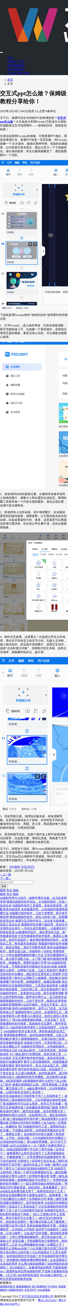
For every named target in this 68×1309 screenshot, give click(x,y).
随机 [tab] (16, 890)
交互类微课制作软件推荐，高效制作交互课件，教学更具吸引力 (33, 1023)
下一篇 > (5, 878)
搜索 (3, 886)
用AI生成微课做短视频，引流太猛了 (35, 1019)
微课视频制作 (23, 1286)
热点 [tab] (9, 890)
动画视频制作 (16, 65)
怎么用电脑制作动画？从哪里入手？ (41, 1244)
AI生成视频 (43, 1290)
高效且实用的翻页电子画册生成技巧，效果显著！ (32, 1195)
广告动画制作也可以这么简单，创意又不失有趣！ (32, 1103)
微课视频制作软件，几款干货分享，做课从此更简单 (33, 1000)
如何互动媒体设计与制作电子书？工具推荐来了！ (32, 1096)
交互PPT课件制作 (18, 73)
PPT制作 (14, 866)
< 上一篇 (5, 874)
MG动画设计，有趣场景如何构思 (30, 1267)
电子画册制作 (16, 69)
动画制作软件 (16, 1290)
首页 (10, 57)
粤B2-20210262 (47, 1300)
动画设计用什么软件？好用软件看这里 (24, 1176)
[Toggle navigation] (1, 52)
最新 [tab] (3, 890)
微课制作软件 (7, 1286)
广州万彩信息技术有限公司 (36, 1296)
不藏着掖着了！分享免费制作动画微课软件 (34, 1157)
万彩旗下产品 (16, 61)
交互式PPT (28, 866)
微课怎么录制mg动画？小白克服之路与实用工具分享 (33, 1248)
